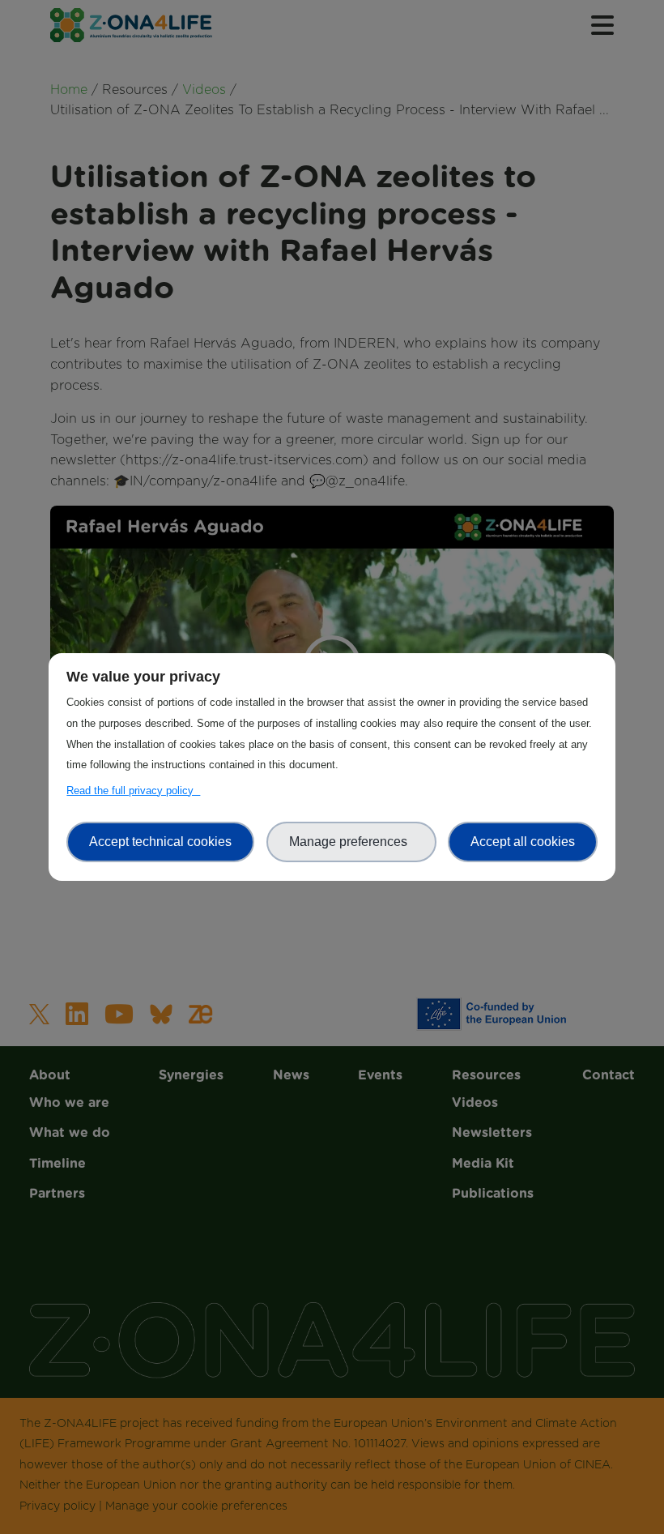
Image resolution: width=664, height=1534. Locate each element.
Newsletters (332, 415)
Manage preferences (351, 841)
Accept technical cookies (160, 841)
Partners (332, 203)
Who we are (332, 110)
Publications (332, 477)
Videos (332, 383)
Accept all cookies (522, 841)
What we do (332, 141)
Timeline (332, 172)
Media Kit (332, 446)
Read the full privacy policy (133, 790)
